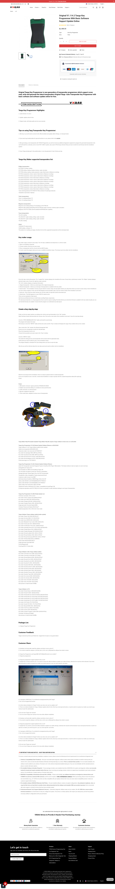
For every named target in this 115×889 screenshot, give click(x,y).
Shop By (44, 7)
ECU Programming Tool (54, 858)
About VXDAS (72, 849)
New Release (52, 7)
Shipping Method (73, 856)
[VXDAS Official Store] (15, 7)
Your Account (72, 853)
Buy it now (78, 45)
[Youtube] (80, 881)
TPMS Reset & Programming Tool (57, 849)
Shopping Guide (92, 856)
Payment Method (73, 858)
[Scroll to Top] (112, 881)
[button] (102, 7)
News (70, 851)
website (58, 138)
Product (37, 7)
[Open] (3, 885)
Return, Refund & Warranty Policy (96, 853)
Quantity (61, 38)
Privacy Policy (91, 858)
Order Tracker (91, 849)
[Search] (93, 7)
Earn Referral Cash (73, 860)
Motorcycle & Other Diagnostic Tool (57, 856)
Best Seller (60, 7)
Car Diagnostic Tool (53, 851)
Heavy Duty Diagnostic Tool (55, 853)
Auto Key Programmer (72, 32)
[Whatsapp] (25, 4)
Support (67, 7)
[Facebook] (28, 4)
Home (31, 7)
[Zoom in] (53, 17)
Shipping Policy (91, 851)
